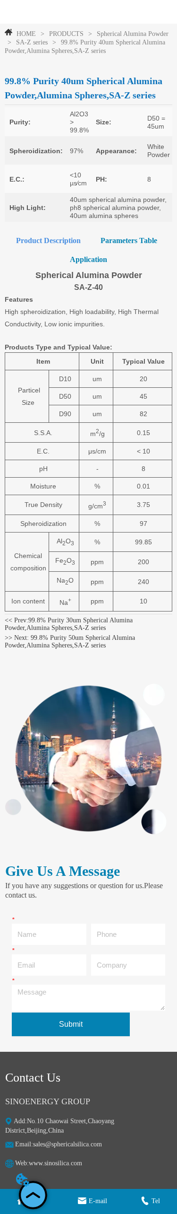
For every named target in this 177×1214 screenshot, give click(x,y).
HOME (26, 33)
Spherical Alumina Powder (133, 33)
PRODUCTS (66, 33)
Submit (71, 1024)
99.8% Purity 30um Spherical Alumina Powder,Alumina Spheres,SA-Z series (69, 624)
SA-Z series (32, 42)
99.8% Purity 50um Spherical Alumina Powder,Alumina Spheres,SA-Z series (70, 641)
